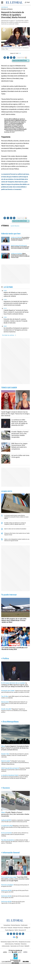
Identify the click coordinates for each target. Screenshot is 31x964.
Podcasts (9, 927)
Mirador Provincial (18, 927)
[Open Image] (3, 29)
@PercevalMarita (13, 119)
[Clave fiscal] (16, 958)
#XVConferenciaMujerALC (17, 123)
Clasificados (24, 925)
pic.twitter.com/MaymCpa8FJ (19, 129)
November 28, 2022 (9, 132)
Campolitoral (7, 925)
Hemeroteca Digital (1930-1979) (9, 941)
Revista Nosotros (15, 925)
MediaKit (27, 946)
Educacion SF (22, 930)
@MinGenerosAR (19, 120)
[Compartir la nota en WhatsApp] (11, 57)
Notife (16, 930)
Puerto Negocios (9, 930)
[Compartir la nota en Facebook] (4, 57)
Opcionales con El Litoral (17, 946)
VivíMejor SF (27, 927)
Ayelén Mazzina (15, 226)
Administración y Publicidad (12, 944)
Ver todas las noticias (8, 335)
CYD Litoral (4, 927)
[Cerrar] (27, 60)
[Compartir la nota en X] (7, 57)
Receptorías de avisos (24, 941)
